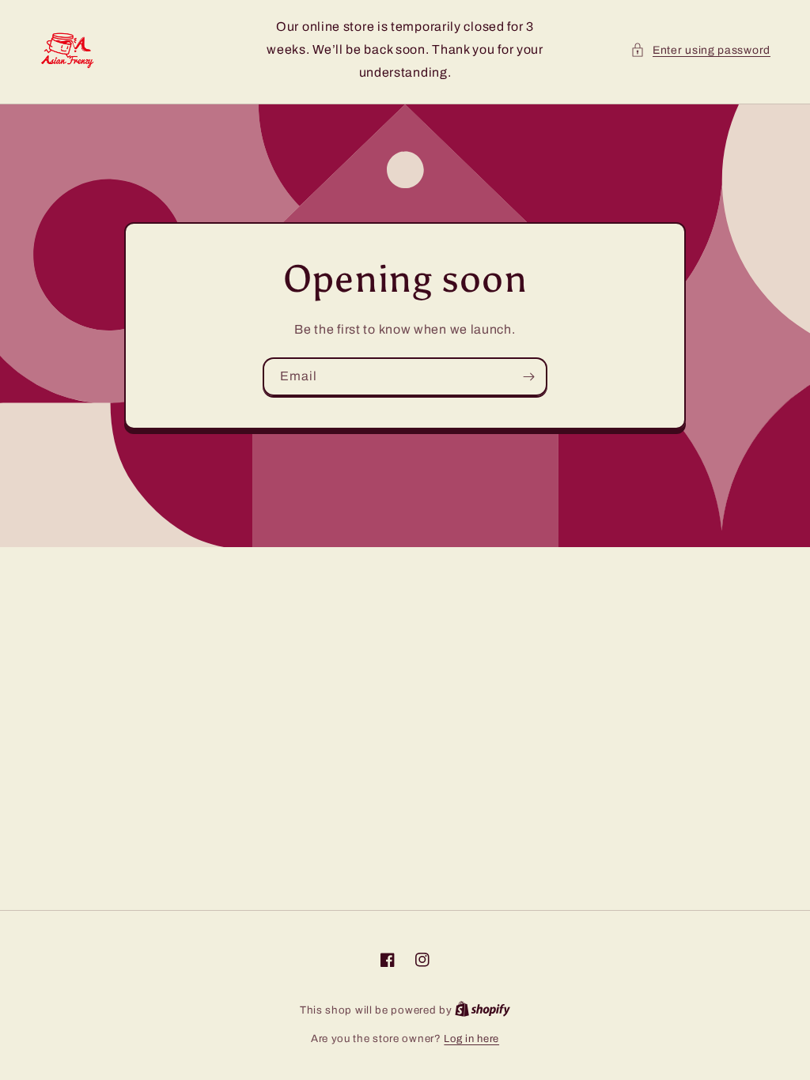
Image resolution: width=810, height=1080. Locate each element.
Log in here (471, 1038)
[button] (700, 50)
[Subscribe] (528, 376)
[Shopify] (482, 1010)
